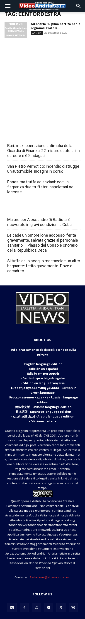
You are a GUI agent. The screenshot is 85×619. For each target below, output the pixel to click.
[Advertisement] (42, 81)
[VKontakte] (73, 607)
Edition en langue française (43, 383)
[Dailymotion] (12, 607)
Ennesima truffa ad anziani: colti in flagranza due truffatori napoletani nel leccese (40, 186)
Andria (36, 32)
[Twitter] (61, 607)
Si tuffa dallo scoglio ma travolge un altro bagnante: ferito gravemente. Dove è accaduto (43, 265)
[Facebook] (24, 607)
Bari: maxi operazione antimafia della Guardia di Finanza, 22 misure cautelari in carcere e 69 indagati (43, 150)
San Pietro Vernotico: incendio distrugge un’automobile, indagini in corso (43, 169)
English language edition (43, 364)
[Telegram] (48, 607)
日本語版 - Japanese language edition (43, 412)
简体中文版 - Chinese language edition (43, 407)
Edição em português (43, 373)
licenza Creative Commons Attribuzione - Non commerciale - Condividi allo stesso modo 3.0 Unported (42, 506)
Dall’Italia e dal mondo (29, 209)
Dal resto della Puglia (28, 135)
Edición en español (43, 369)
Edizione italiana (43, 421)
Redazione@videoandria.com (50, 577)
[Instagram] (36, 607)
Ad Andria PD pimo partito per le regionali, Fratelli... (55, 26)
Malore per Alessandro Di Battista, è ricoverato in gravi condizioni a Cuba (39, 222)
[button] (7, 6)
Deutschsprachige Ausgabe (43, 378)
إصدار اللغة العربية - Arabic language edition (43, 416)
